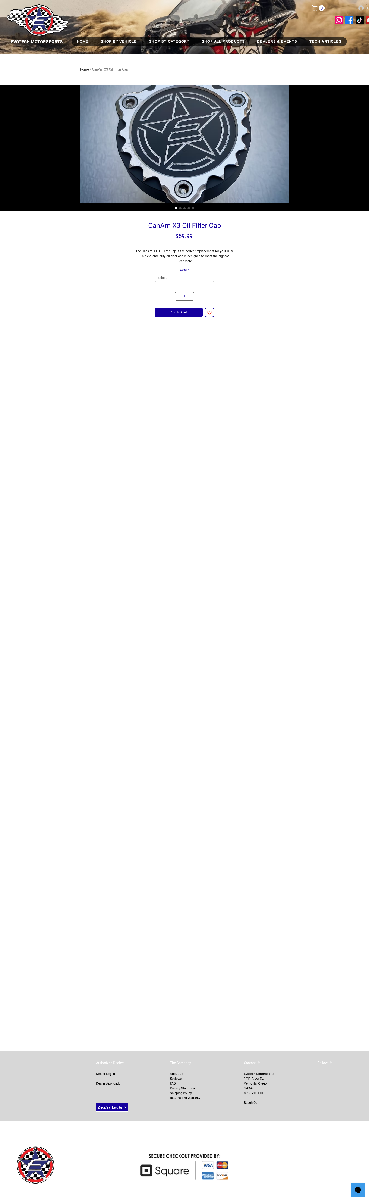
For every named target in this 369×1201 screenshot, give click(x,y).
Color (184, 269)
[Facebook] (349, 20)
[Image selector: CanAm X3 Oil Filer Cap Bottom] (184, 208)
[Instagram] (339, 20)
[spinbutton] (184, 296)
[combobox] (184, 278)
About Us (176, 1074)
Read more (184, 261)
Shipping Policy (181, 1093)
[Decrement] (179, 296)
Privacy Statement (183, 1088)
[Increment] (190, 296)
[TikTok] (360, 20)
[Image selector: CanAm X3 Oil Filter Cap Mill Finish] (189, 208)
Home (84, 69)
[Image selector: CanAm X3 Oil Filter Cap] (176, 208)
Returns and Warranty (185, 1098)
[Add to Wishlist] (209, 312)
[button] (319, 8)
